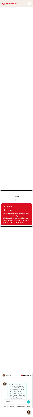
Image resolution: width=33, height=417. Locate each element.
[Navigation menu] (29, 3)
